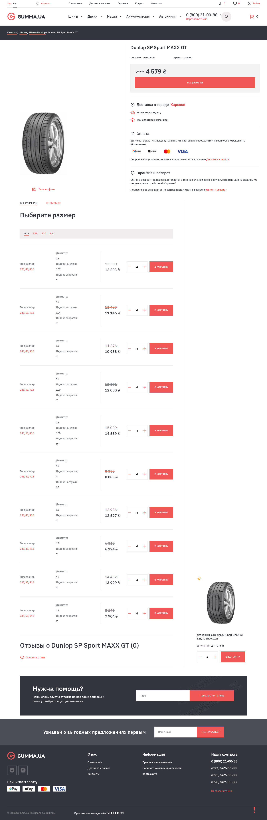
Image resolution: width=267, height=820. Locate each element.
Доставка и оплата (99, 3)
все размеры (195, 82)
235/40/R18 (27, 515)
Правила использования (157, 762)
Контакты (156, 3)
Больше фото (47, 189)
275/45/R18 (27, 269)
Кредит (139, 3)
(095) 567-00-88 (224, 775)
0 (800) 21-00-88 (224, 761)
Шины (73, 16)
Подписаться (210, 731)
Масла (112, 16)
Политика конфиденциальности (161, 768)
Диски (93, 16)
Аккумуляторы (138, 16)
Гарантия (123, 3)
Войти (256, 3)
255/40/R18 (27, 476)
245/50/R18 (27, 312)
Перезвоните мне (196, 19)
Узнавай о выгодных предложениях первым (94, 732)
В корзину (161, 266)
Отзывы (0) (53, 203)
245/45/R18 (27, 351)
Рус (15, 3)
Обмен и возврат (216, 189)
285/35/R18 (27, 582)
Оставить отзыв (35, 657)
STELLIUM (115, 813)
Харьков (45, 3)
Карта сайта (149, 774)
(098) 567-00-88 (224, 782)
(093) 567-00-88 (224, 768)
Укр (9, 3)
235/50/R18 (27, 616)
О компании (75, 3)
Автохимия (168, 16)
